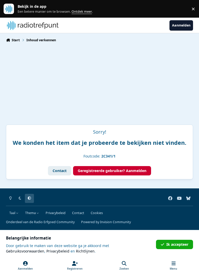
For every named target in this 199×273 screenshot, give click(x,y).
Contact (60, 170)
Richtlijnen (85, 251)
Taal (12, 213)
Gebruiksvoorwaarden (25, 251)
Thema (31, 213)
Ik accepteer (177, 244)
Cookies (97, 213)
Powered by (106, 222)
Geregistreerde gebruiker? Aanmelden (112, 170)
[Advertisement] (99, 85)
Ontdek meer (11, 8)
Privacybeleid (56, 213)
